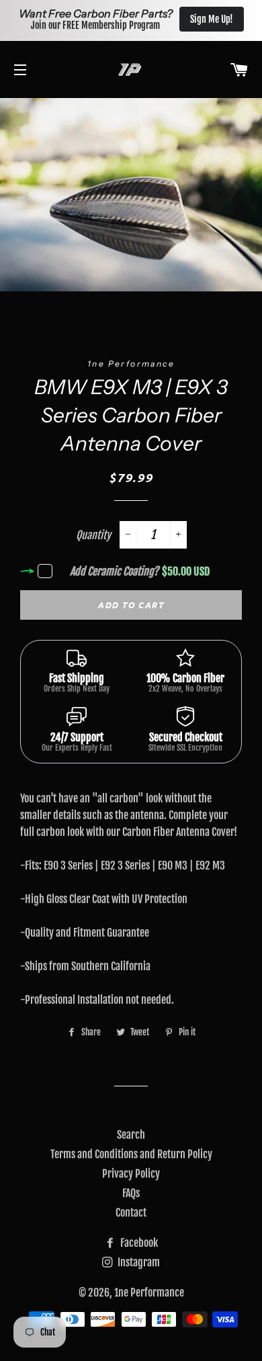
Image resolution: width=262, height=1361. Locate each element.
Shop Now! (220, 19)
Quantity (93, 535)
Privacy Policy (131, 1173)
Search (131, 1134)
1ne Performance (149, 1292)
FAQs (131, 1193)
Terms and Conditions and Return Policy (131, 1154)
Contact (131, 1212)
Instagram (138, 1262)
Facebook (138, 1243)
